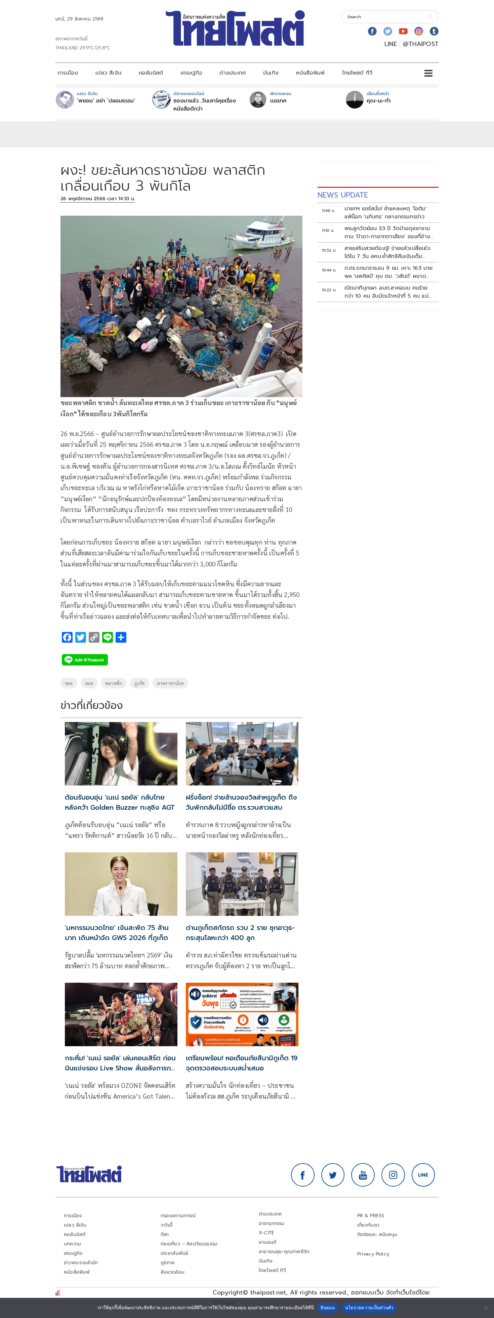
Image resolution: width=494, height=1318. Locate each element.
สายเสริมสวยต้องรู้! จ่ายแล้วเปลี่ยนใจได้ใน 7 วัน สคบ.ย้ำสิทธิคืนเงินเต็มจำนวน (387, 252)
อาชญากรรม (272, 1223)
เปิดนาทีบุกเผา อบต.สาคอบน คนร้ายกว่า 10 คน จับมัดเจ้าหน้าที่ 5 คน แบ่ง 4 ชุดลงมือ (388, 292)
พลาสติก (113, 683)
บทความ (72, 1243)
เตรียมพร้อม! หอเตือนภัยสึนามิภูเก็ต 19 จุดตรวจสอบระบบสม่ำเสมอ (241, 1063)
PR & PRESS (370, 1215)
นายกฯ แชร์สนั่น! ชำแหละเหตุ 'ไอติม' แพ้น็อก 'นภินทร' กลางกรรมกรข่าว (385, 213)
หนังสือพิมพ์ (310, 73)
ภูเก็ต (139, 683)
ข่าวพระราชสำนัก (81, 1262)
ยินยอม (328, 1307)
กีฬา (165, 1234)
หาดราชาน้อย (170, 683)
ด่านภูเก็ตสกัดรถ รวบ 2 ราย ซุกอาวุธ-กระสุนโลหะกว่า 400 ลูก (240, 933)
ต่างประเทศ (232, 73)
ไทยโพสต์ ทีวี (357, 73)
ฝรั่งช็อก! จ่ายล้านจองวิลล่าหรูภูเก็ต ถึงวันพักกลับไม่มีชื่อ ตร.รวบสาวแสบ (241, 802)
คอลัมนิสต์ (151, 73)
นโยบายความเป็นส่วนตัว (369, 1307)
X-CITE (266, 1232)
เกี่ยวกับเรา (368, 1225)
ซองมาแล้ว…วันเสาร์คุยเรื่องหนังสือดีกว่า (204, 105)
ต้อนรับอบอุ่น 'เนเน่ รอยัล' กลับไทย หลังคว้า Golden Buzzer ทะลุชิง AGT (120, 802)
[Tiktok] (434, 31)
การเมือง (67, 73)
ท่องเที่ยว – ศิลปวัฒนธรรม (189, 1243)
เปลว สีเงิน (108, 73)
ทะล (89, 683)
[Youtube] (403, 31)
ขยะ (69, 683)
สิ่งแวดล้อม (172, 1272)
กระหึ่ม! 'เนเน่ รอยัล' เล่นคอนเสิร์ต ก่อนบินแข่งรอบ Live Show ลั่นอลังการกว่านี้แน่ (121, 1068)
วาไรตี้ (167, 1225)
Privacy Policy (373, 1254)
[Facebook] (372, 31)
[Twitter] (388, 31)
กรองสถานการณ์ (178, 1215)
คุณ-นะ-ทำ (379, 101)
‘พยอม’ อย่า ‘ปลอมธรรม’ (106, 101)
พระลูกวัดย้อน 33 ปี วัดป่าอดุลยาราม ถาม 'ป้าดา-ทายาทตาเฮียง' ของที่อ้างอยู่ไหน (387, 232)
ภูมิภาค (168, 1262)
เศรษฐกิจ (191, 73)
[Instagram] (418, 31)
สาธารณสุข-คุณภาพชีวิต (284, 1251)
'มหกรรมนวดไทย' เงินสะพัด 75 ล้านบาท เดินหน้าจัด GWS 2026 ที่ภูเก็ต (117, 933)
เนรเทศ (278, 101)
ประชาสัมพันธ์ (175, 1253)
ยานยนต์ (267, 1242)
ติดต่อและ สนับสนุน (377, 1234)
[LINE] (423, 1175)
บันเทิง (271, 73)
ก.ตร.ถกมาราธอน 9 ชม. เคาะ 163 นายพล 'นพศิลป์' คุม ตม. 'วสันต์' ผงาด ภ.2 (388, 272)
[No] (485, 1308)
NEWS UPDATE (343, 195)
